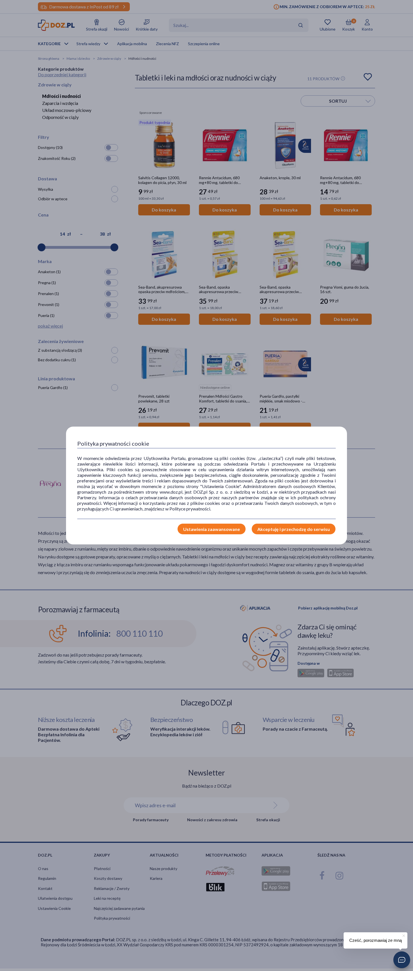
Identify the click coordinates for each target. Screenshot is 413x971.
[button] (401, 959)
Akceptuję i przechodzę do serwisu (293, 529)
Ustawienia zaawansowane (211, 529)
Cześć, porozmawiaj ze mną (375, 940)
